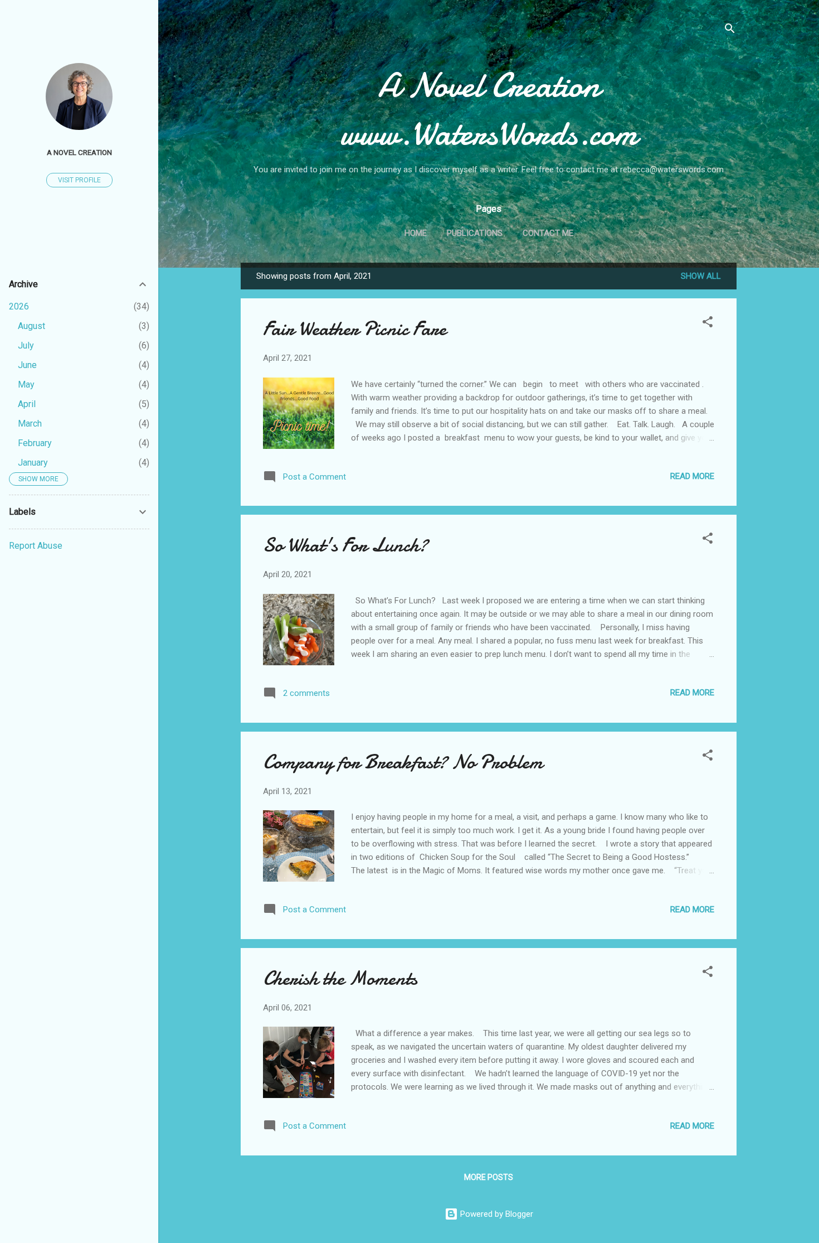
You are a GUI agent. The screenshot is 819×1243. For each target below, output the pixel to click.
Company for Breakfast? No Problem (403, 762)
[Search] (730, 30)
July (26, 345)
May (26, 384)
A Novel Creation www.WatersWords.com (488, 109)
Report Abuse (35, 545)
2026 (19, 306)
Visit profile (79, 180)
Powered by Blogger (495, 1214)
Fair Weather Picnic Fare (354, 328)
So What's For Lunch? (345, 545)
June (27, 365)
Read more (692, 476)
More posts (488, 1177)
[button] (707, 323)
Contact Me (548, 233)
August (31, 326)
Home (415, 233)
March (30, 423)
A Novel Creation (79, 152)
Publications (475, 233)
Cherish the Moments (340, 978)
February (35, 443)
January (33, 462)
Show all (701, 276)
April (27, 404)
